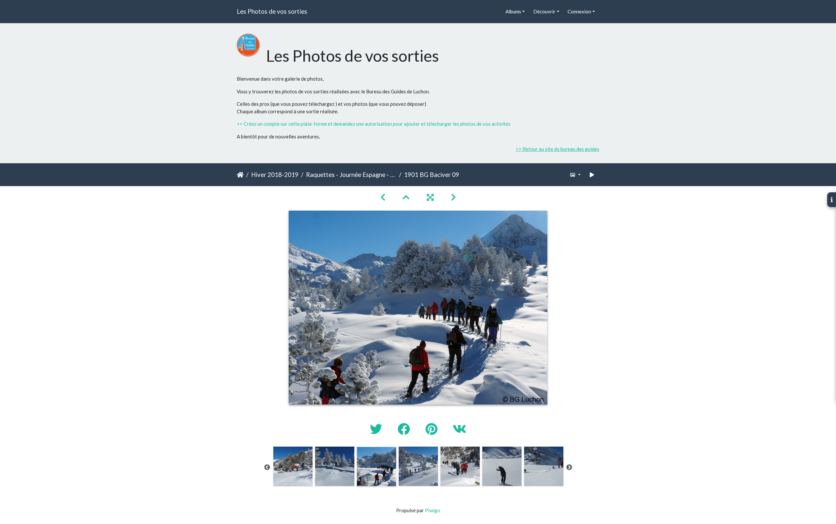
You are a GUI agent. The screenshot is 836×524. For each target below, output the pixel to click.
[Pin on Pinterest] (432, 428)
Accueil (240, 174)
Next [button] (569, 467)
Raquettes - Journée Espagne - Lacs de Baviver (351, 174)
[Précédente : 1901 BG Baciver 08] (384, 197)
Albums (513, 11)
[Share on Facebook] (405, 428)
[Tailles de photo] (575, 174)
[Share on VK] (459, 428)
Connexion (579, 11)
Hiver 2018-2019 (274, 174)
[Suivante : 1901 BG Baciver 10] (453, 197)
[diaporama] (592, 174)
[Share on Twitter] (377, 428)
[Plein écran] (431, 197)
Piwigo (432, 510)
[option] (293, 466)
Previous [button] (267, 467)
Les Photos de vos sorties (272, 11)
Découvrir (544, 11)
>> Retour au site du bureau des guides (557, 149)
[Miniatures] (407, 197)
